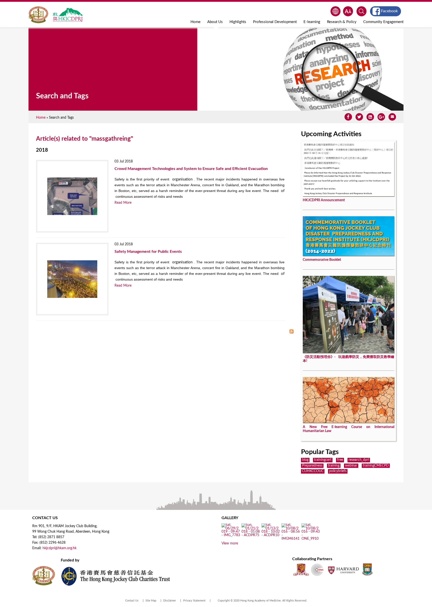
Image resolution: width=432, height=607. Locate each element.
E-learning (312, 22)
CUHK (301, 569)
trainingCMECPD (376, 465)
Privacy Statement (194, 600)
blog (305, 460)
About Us (215, 22)
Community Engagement (383, 22)
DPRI (67, 14)
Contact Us (131, 600)
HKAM (38, 14)
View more (230, 543)
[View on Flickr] (231, 535)
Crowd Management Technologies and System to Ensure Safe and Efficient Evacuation (191, 169)
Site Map (151, 600)
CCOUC (317, 569)
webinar (351, 465)
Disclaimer (169, 600)
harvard (343, 569)
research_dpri (358, 460)
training (334, 465)
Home (195, 22)
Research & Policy (341, 22)
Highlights (238, 22)
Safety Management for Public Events (148, 252)
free (340, 460)
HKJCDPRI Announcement (324, 200)
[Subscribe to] (292, 331)
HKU (367, 569)
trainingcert (323, 460)
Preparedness (312, 465)
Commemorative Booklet (322, 260)
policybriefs (337, 471)
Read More (123, 203)
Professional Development (275, 22)
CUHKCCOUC (313, 471)
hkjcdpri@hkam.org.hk (59, 548)
